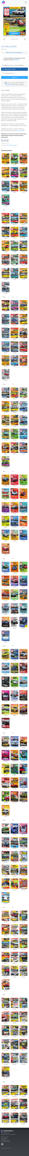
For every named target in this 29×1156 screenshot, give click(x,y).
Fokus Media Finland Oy (11, 145)
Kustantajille (5, 1140)
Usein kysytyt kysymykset (8, 1134)
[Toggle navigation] (26, 2)
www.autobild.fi (21, 130)
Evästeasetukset (5, 1141)
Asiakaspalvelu (5, 1133)
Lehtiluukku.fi (8, 1131)
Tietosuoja (4, 1138)
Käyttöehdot (4, 1137)
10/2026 (16, 59)
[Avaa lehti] (5, 158)
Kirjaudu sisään (9, 84)
